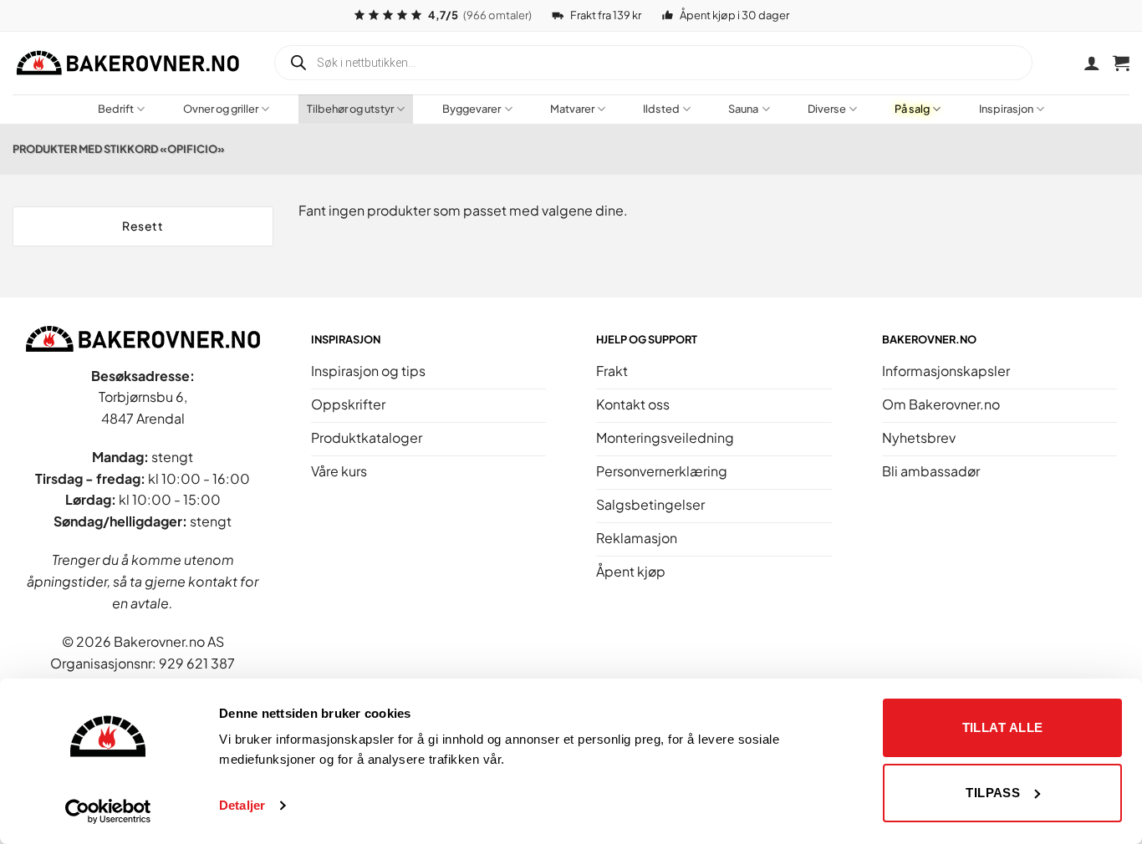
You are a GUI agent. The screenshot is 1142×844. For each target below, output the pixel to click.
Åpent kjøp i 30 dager (734, 15)
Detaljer (242, 805)
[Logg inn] (1091, 62)
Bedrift (116, 108)
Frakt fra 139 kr (605, 15)
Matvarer (572, 108)
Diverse (827, 108)
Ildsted (661, 108)
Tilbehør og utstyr (350, 108)
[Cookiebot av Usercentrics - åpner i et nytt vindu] (108, 811)
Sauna (743, 108)
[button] (1121, 62)
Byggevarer (471, 108)
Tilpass (993, 793)
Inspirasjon (1006, 108)
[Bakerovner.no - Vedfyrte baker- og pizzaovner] (130, 63)
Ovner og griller (220, 108)
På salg (912, 108)
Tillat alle (1002, 727)
